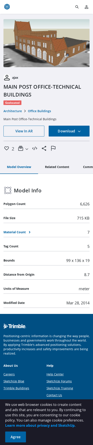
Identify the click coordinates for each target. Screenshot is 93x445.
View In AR (24, 131)
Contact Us (54, 395)
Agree (16, 437)
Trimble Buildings (16, 388)
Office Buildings (39, 111)
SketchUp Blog (13, 381)
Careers (9, 374)
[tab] (19, 167)
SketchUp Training (59, 388)
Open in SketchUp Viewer (46, 43)
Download (67, 131)
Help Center (55, 374)
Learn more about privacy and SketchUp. (40, 425)
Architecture (12, 111)
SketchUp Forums (59, 381)
